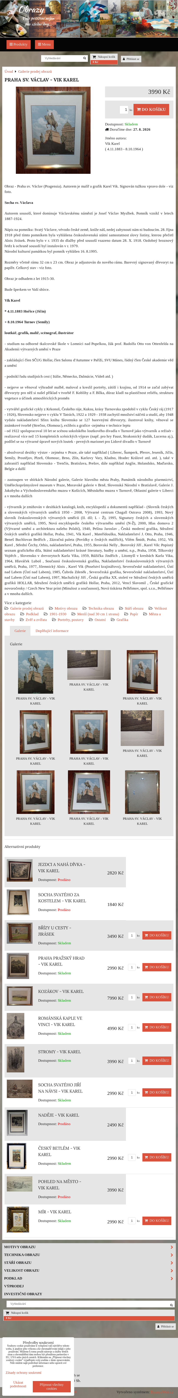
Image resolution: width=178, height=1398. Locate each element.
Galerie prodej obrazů (27, 608)
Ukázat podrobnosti (18, 1384)
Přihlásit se (132, 59)
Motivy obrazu (66, 608)
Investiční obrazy (23, 1294)
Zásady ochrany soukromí (23, 1372)
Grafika (122, 620)
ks (131, 110)
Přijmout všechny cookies (52, 1386)
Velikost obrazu (21, 1270)
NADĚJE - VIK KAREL (58, 1115)
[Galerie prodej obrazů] (89, 36)
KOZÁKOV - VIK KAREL (61, 991)
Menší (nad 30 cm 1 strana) (98, 614)
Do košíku (153, 109)
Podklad (32, 614)
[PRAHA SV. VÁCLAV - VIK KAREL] (53, 131)
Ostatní (100, 620)
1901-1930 (57, 614)
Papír (134, 614)
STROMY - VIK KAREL (59, 1051)
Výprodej (14, 1286)
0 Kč (95, 62)
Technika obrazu (101, 608)
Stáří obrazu (134, 608)
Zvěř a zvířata (36, 620)
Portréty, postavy (71, 620)
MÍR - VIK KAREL (54, 1211)
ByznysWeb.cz (162, 1392)
